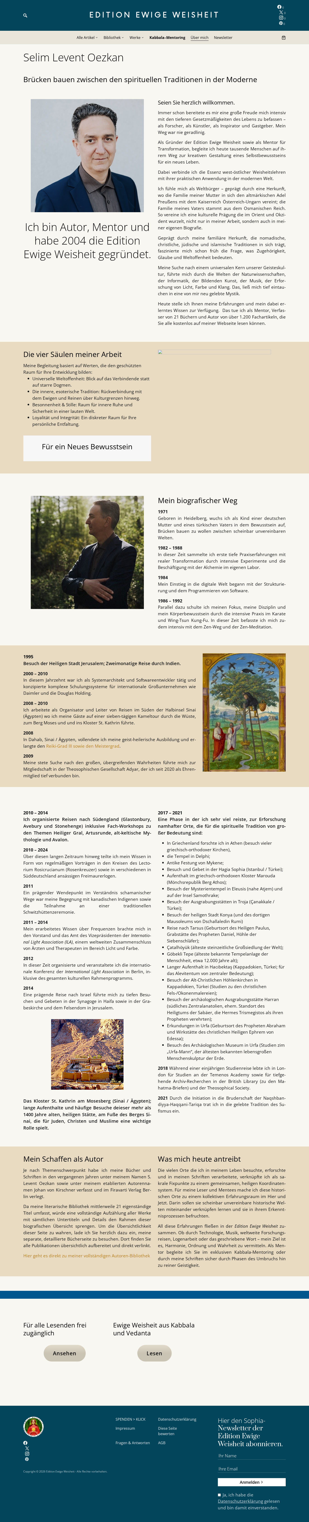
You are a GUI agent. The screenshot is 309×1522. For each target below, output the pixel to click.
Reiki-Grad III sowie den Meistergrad (82, 746)
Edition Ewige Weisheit (154, 15)
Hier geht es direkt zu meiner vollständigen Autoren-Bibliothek (86, 1256)
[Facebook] (25, 1443)
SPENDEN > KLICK (130, 1419)
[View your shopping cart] (284, 37)
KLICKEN (244, 1354)
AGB (161, 1442)
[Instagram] (27, 1454)
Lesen (154, 1353)
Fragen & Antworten (133, 1442)
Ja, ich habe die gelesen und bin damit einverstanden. (249, 1501)
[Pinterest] (27, 1459)
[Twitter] (27, 1448)
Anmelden (249, 1482)
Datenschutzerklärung (177, 1419)
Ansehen (64, 1353)
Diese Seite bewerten (167, 1431)
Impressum (125, 1428)
